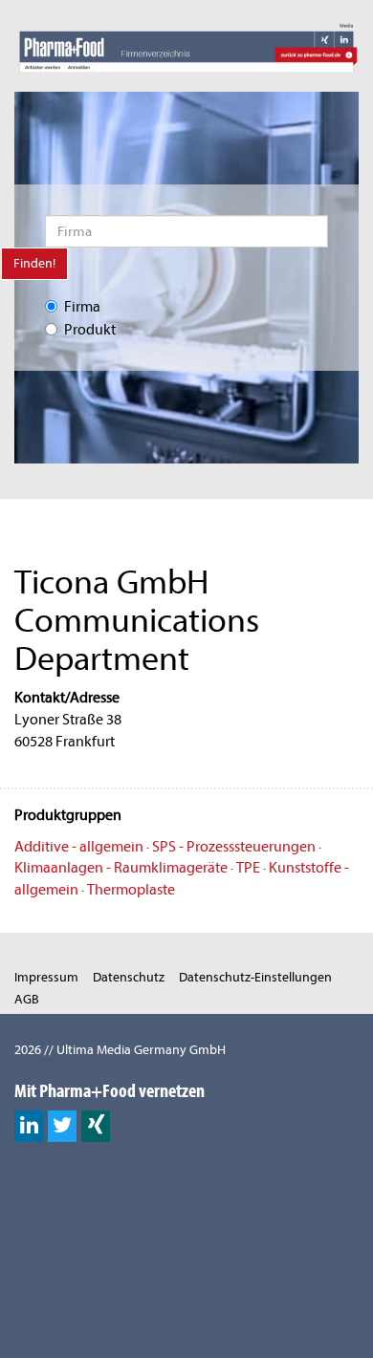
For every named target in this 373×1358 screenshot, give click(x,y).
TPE (248, 867)
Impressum (46, 977)
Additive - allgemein (78, 846)
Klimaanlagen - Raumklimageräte (121, 867)
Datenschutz (129, 977)
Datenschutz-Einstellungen (255, 977)
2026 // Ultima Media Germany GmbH (120, 1050)
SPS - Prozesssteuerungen (234, 846)
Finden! (34, 263)
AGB (26, 999)
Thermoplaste (131, 889)
